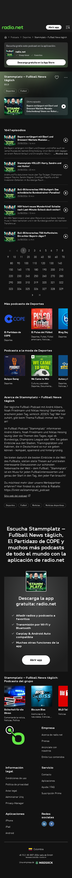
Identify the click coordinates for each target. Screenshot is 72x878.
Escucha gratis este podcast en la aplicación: (31, 46)
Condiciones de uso (16, 778)
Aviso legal (11, 791)
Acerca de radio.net (52, 735)
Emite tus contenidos (53, 757)
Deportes (10, 91)
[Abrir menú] (68, 27)
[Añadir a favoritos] (57, 77)
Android (10, 833)
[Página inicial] (5, 37)
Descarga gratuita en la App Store (36, 62)
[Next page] (32, 295)
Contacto (46, 774)
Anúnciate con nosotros (49, 749)
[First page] (10, 251)
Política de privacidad (17, 784)
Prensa (45, 741)
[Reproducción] (64, 106)
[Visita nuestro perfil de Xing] (51, 824)
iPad (8, 827)
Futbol (23, 91)
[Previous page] (17, 251)
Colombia (38, 849)
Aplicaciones (48, 781)
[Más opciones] (66, 77)
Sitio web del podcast (15, 496)
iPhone (9, 820)
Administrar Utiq (15, 797)
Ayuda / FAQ (48, 787)
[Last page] (39, 295)
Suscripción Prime (51, 793)
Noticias (36, 505)
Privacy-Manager (15, 803)
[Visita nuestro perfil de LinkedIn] (44, 824)
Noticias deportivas (55, 505)
